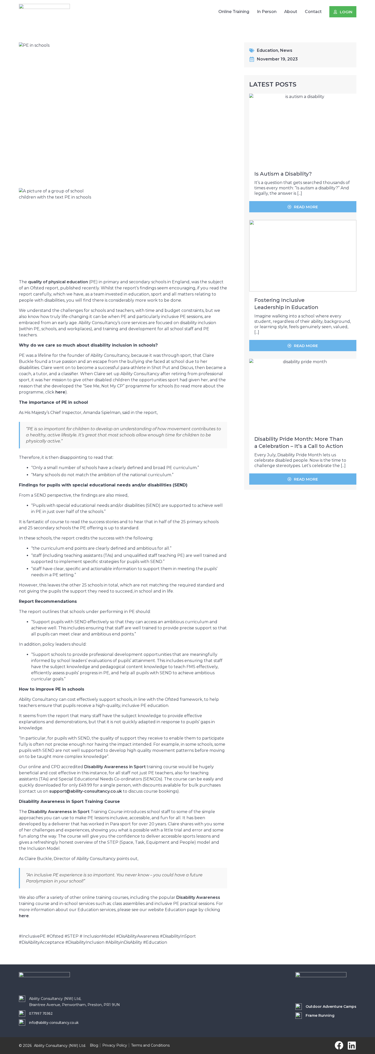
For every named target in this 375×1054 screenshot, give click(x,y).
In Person (267, 11)
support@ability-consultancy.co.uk (85, 791)
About (290, 11)
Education (267, 50)
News (286, 50)
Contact (313, 11)
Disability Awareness (198, 897)
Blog (94, 1045)
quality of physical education (58, 281)
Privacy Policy (114, 1045)
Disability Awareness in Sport (115, 766)
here (60, 392)
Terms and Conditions (150, 1045)
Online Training (233, 11)
